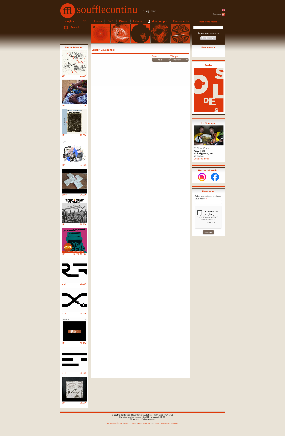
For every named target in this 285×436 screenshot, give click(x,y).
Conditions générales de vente (166, 423)
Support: (156, 56)
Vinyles (69, 21)
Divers (123, 21)
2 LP (74, 284)
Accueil (74, 27)
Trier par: (174, 56)
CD (85, 21)
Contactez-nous (201, 158)
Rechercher (208, 38)
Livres (98, 21)
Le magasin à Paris (115, 423)
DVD (110, 21)
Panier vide (217, 14)
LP (74, 76)
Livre (74, 194)
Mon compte (159, 21)
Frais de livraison (145, 423)
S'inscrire (208, 232)
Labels (137, 21)
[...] (195, 51)
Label (95, 50)
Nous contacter (130, 423)
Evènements (181, 21)
